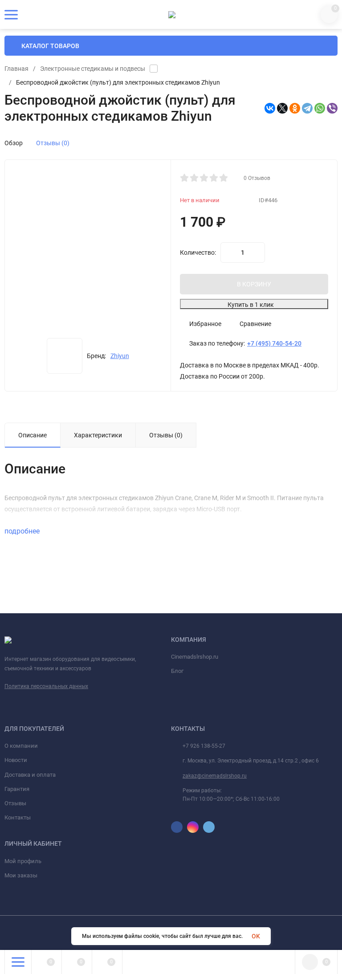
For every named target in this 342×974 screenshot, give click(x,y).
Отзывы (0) (52, 143)
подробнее (22, 531)
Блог (177, 671)
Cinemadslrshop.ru (194, 656)
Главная (16, 68)
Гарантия (16, 789)
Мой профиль (22, 861)
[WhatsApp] (319, 108)
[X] (282, 108)
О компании (21, 745)
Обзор (13, 143)
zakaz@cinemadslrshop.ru (215, 776)
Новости (15, 760)
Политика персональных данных (46, 686)
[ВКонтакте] (270, 108)
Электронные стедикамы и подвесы (92, 68)
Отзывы (15, 803)
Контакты (17, 817)
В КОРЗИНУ (254, 284)
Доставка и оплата (30, 774)
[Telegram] (307, 108)
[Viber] (332, 108)
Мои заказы (20, 875)
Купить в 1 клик (251, 304)
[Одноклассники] (294, 108)
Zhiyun (119, 356)
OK (256, 936)
